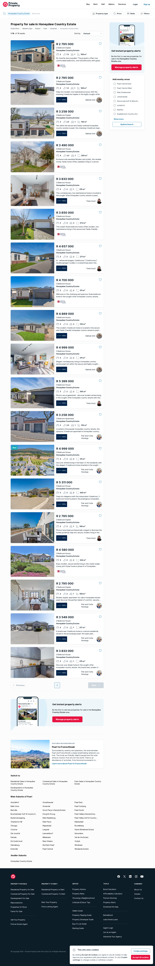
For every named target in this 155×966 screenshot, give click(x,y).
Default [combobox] (86, 33)
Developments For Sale (20, 898)
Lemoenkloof (48, 833)
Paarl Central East (124, 84)
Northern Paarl (48, 845)
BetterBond (108, 915)
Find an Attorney (110, 898)
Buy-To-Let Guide (79, 924)
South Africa (15, 28)
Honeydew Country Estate (69, 28)
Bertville (14, 810)
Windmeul (78, 845)
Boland (37, 28)
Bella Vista (15, 806)
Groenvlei (53, 28)
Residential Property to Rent (53, 890)
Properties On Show (19, 907)
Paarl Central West (124, 88)
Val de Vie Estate (81, 837)
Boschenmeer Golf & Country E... (24, 814)
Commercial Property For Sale (22, 894)
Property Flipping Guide (81, 915)
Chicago (14, 826)
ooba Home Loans (110, 919)
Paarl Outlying (80, 806)
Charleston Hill (16, 822)
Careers (137, 894)
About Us (138, 890)
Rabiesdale (79, 822)
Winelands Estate (82, 849)
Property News (78, 894)
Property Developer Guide (82, 919)
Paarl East (79, 802)
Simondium (79, 833)
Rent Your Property (49, 902)
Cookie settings (141, 951)
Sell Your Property (18, 920)
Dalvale (13, 837)
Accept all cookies (141, 957)
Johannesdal (122, 97)
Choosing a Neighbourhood (83, 898)
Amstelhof (15, 802)
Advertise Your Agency (112, 937)
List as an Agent (109, 932)
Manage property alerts (126, 67)
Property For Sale (19, 884)
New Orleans (48, 841)
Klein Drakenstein (124, 92)
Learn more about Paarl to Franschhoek (69, 764)
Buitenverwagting (18, 818)
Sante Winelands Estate (84, 829)
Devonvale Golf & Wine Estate (129, 101)
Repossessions (17, 903)
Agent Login (108, 928)
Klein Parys (47, 822)
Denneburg (15, 845)
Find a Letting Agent (50, 907)
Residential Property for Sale (22, 890)
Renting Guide (78, 928)
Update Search (126, 124)
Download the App (110, 907)
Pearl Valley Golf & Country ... (86, 818)
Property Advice (79, 889)
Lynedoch (121, 105)
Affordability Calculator (112, 894)
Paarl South (79, 810)
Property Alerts (109, 902)
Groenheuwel (48, 802)
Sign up (147, 4)
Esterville (14, 849)
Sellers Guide (77, 911)
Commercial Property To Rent (53, 894)
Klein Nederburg (49, 818)
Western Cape (27, 28)
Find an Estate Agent (19, 924)
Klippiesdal (47, 826)
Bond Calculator (109, 889)
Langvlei (46, 829)
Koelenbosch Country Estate (128, 114)
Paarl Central (48, 849)
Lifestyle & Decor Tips (81, 902)
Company (138, 884)
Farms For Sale (16, 911)
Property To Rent (50, 884)
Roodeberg (79, 826)
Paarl (45, 28)
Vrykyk (77, 841)
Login (135, 4)
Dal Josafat (15, 833)
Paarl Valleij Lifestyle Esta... (85, 814)
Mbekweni (47, 837)
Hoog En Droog (49, 814)
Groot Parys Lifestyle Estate (54, 810)
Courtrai (14, 829)
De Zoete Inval (16, 841)
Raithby (120, 110)
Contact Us (138, 898)
